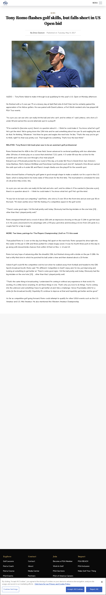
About (30, 566)
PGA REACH (83, 561)
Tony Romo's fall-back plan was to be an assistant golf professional (46, 145)
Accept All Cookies (75, 589)
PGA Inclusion (83, 566)
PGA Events (8, 576)
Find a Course (8, 571)
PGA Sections (59, 571)
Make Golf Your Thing (87, 571)
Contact (31, 561)
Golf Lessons (8, 561)
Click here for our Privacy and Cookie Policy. (52, 584)
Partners (31, 576)
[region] (53, 586)
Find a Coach (8, 566)
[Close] (102, 582)
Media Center (33, 571)
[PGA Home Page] (5, 3)
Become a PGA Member (63, 561)
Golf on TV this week (68, 233)
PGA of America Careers (63, 576)
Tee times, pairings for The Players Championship (35, 233)
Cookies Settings (10, 589)
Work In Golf (58, 566)
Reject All (94, 589)
